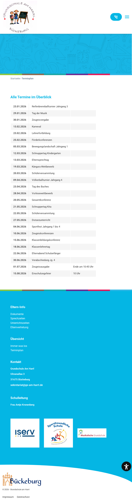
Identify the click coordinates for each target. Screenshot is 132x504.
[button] (127, 16)
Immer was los (18, 345)
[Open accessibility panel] (126, 466)
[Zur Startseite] (19, 16)
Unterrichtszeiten (19, 322)
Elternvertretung (19, 327)
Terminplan (16, 350)
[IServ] (24, 433)
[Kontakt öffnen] (116, 17)
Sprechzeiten (17, 318)
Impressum (8, 497)
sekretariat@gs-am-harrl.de (26, 385)
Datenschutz (23, 497)
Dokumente (17, 314)
